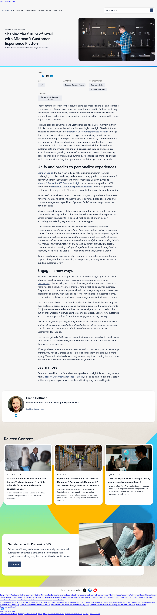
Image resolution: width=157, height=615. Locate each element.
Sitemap (21, 614)
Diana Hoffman (11, 48)
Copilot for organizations (63, 595)
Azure (103, 602)
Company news (83, 605)
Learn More (14, 564)
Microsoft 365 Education (131, 597)
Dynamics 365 (28, 602)
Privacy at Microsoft (97, 605)
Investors (107, 605)
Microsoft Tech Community (9, 605)
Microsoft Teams (68, 602)
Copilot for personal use (80, 595)
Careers (63, 605)
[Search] (151, 10)
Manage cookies (49, 614)
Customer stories (97, 85)
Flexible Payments (61, 597)
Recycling (86, 614)
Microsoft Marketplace (28, 605)
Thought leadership (98, 89)
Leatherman (43, 283)
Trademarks (69, 614)
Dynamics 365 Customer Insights (50, 98)
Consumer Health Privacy (9, 614)
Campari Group (45, 172)
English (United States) (8, 607)
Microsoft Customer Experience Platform (87, 131)
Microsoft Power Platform (53, 602)
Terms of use (59, 614)
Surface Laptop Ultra (27, 595)
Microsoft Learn (125, 602)
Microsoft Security (15, 602)
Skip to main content (7, 1)
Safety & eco (77, 614)
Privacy (40, 614)
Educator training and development (17, 600)
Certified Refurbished (30, 597)
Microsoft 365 (38, 602)
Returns (8, 597)
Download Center (138, 595)
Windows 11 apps (115, 595)
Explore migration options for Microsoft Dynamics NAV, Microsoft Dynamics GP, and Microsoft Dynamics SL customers (78, 482)
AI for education (58, 600)
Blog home (8, 10)
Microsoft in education (76, 597)
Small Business (95, 602)
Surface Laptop (14, 595)
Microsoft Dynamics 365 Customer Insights (59, 183)
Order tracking (17, 597)
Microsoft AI (4, 602)
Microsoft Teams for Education (111, 597)
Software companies (43, 605)
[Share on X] (47, 76)
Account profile (126, 595)
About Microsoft (72, 605)
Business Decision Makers (74, 85)
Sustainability (141, 605)
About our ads (95, 614)
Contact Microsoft (30, 614)
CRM (41, 85)
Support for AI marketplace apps (143, 602)
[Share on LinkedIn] (51, 76)
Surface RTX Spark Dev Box (44, 595)
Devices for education (92, 597)
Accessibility (131, 605)
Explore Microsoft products (98, 595)
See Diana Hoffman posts (35, 409)
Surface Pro (4, 595)
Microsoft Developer (112, 602)
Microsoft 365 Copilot (82, 602)
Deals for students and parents (41, 600)
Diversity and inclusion (119, 605)
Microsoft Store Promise (46, 597)
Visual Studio (55, 605)
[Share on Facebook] (43, 76)
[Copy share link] (39, 76)
